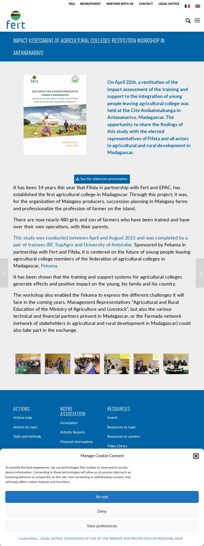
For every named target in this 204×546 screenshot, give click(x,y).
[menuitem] (72, 4)
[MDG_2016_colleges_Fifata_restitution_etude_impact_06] (87, 363)
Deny (102, 511)
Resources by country (123, 437)
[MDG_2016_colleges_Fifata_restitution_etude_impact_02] (28, 363)
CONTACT (146, 3)
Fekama (49, 266)
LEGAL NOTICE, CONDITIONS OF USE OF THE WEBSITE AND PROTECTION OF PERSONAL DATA (111, 538)
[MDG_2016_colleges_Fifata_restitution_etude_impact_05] (176, 363)
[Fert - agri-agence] (16, 20)
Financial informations (76, 442)
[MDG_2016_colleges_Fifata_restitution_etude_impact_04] (146, 363)
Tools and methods (27, 437)
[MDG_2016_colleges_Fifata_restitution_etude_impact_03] (57, 363)
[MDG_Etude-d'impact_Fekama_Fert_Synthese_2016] (55, 116)
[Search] (185, 20)
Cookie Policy (28, 538)
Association (69, 423)
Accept (102, 496)
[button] (196, 456)
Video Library (117, 446)
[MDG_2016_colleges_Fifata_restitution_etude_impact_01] (116, 363)
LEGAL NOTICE (169, 3)
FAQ (72, 3)
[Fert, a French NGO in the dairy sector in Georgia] (4, 273)
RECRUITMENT (90, 3)
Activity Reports (72, 432)
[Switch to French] (187, 6)
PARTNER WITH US (120, 3)
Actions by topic (25, 427)
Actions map (22, 418)
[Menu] (197, 20)
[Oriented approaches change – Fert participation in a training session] (200, 273)
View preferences (102, 526)
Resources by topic (121, 427)
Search (112, 418)
